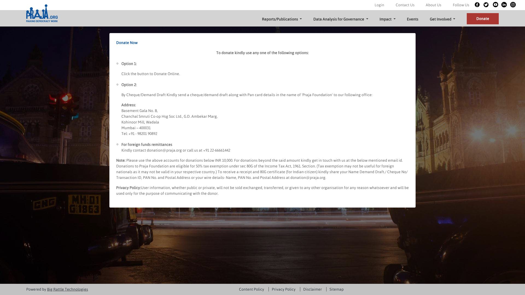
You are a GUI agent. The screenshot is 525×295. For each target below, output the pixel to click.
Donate (482, 18)
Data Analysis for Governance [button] (339, 19)
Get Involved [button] (441, 19)
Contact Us (405, 5)
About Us (433, 5)
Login (379, 5)
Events (412, 19)
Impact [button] (386, 19)
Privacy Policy (284, 289)
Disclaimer (312, 289)
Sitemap (336, 289)
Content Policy (251, 289)
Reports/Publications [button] (280, 19)
